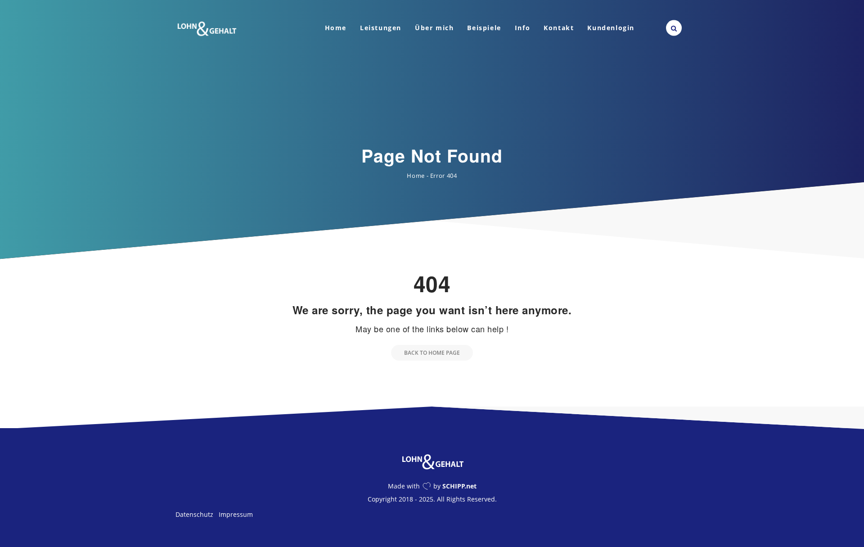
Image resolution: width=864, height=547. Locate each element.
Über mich (434, 27)
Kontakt (559, 27)
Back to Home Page (432, 353)
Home (335, 27)
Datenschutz (194, 514)
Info (522, 27)
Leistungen (380, 27)
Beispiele (484, 27)
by (455, 486)
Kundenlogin (610, 27)
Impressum (236, 514)
